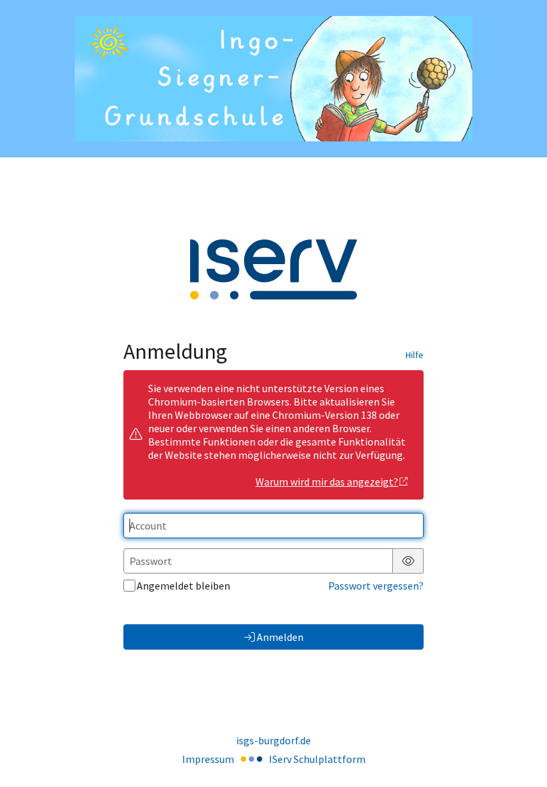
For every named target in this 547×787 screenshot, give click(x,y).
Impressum (208, 759)
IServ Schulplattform (317, 759)
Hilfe (415, 355)
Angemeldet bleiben (183, 585)
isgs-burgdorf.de (273, 740)
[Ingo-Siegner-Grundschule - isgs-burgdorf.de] (273, 79)
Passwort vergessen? (376, 585)
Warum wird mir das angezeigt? (326, 481)
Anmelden (280, 637)
